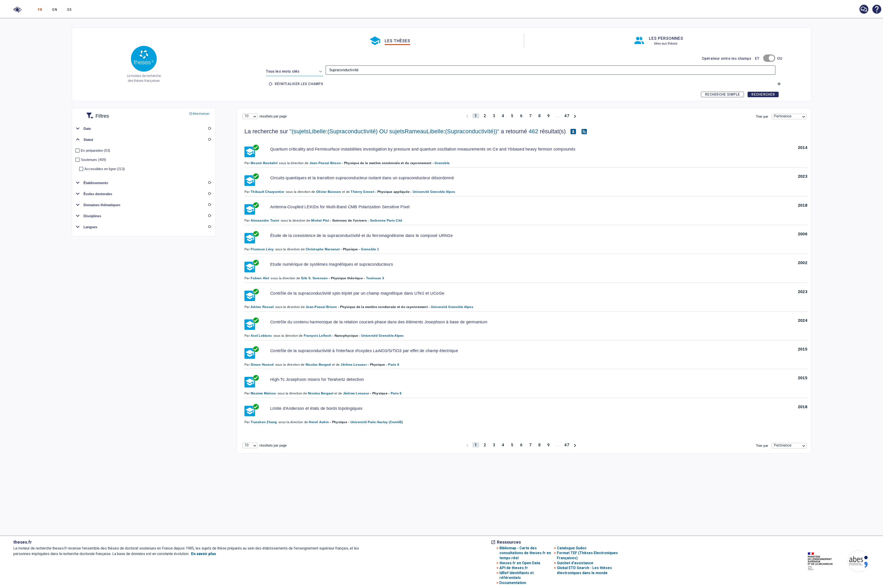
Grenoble (442, 163)
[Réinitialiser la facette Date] (209, 128)
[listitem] (863, 9)
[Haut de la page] (834, 573)
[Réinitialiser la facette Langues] (209, 227)
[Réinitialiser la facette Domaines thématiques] (209, 205)
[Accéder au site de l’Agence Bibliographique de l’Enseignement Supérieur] (854, 562)
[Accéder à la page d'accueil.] (144, 60)
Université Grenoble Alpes (434, 192)
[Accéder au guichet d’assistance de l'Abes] (863, 9)
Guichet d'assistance (575, 563)
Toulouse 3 (375, 278)
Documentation (512, 583)
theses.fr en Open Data (519, 563)
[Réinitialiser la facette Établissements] (209, 183)
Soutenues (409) (93, 160)
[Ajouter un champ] (779, 84)
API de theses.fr (513, 568)
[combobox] (294, 70)
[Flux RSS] (584, 131)
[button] (17, 10)
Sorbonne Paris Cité (386, 220)
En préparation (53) (95, 150)
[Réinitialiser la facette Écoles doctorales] (209, 194)
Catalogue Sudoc (572, 548)
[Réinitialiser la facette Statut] (209, 139)
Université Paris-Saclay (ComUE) (376, 422)
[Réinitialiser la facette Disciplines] (209, 216)
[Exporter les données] (573, 131)
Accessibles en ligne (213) (104, 169)
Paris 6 (393, 364)
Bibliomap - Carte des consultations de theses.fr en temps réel (525, 553)
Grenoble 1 (370, 249)
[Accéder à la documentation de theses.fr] (876, 9)
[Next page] (575, 115)
